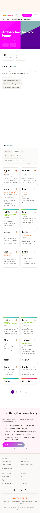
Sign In (4, 480)
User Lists (10, 19)
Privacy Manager (31, 507)
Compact (8, 151)
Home (3, 19)
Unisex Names (7, 468)
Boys (6, 156)
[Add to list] (16, 170)
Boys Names (6, 465)
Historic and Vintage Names (12, 84)
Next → (26, 392)
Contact (24, 483)
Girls (12, 156)
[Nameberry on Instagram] (26, 489)
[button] (20, 156)
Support (20, 510)
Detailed (16, 151)
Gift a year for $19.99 (13, 445)
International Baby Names (11, 80)
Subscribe (27, 15)
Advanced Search (27, 465)
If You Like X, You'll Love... (11, 87)
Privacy (22, 507)
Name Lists (25, 461)
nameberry (20, 498)
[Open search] (17, 15)
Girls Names (6, 461)
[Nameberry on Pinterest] (22, 489)
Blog (22, 476)
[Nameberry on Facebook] (18, 489)
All (22, 151)
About (23, 480)
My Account (6, 483)
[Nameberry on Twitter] (14, 489)
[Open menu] (35, 15)
